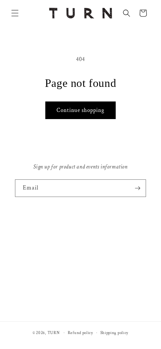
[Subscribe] (137, 188)
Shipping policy (114, 333)
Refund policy (80, 333)
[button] (15, 13)
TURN (54, 333)
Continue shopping (80, 110)
